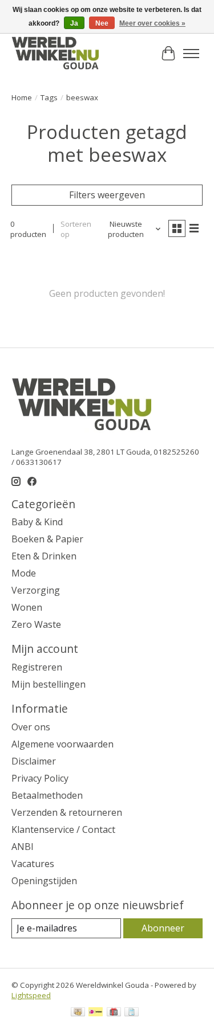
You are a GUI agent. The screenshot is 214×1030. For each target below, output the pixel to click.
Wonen (26, 607)
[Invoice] (131, 1013)
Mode (23, 573)
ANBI (22, 846)
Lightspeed (31, 995)
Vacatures (32, 863)
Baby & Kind (37, 522)
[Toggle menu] (191, 53)
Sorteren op (75, 229)
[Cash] (78, 1013)
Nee (101, 23)
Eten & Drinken (43, 556)
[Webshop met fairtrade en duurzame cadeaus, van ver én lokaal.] (55, 53)
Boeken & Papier (47, 539)
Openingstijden (44, 880)
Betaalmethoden (47, 795)
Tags (49, 97)
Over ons (30, 727)
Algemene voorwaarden (62, 744)
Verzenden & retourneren (66, 812)
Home (21, 97)
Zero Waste (36, 624)
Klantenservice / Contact (63, 829)
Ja (74, 23)
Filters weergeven (107, 195)
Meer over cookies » (152, 23)
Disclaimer (33, 761)
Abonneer (163, 928)
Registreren (36, 667)
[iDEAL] (95, 1013)
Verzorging (35, 590)
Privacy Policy (39, 778)
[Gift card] (114, 1013)
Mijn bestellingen (48, 684)
